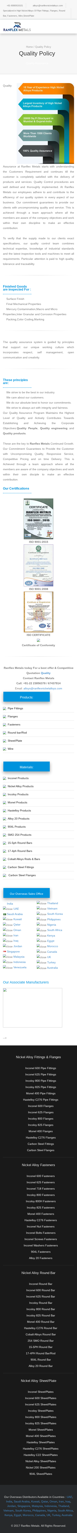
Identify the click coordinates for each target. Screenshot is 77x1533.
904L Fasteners (41, 1251)
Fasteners (14, 724)
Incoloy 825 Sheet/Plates (40, 1423)
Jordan (17, 946)
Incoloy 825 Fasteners (41, 1207)
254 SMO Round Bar (41, 1340)
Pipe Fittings (15, 708)
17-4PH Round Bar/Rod (40, 1353)
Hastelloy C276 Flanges (41, 1137)
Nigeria (51, 924)
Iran (15, 935)
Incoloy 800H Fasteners (41, 1201)
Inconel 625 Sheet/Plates (40, 1404)
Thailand (52, 903)
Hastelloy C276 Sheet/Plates (40, 1448)
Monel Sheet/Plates (41, 1429)
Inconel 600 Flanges (41, 1106)
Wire (10, 748)
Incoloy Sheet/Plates (41, 1410)
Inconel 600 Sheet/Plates (40, 1398)
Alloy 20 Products (18, 818)
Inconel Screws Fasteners (40, 1239)
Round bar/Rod (17, 732)
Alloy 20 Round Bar (41, 1366)
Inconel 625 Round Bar (40, 1296)
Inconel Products (18, 778)
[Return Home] (17, 26)
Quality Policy (43, 46)
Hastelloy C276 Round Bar (40, 1328)
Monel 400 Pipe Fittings (40, 1093)
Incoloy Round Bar (40, 1302)
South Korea (55, 913)
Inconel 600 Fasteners (41, 1176)
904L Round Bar (41, 1359)
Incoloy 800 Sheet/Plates (40, 1417)
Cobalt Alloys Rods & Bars (24, 859)
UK (49, 957)
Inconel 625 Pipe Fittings (40, 1074)
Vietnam (52, 908)
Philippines (54, 919)
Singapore (13, 951)
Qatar (17, 924)
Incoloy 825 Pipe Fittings (40, 1087)
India (10, 903)
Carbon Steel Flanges (22, 875)
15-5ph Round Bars (20, 842)
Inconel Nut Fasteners (40, 1226)
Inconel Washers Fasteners (41, 1245)
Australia (52, 967)
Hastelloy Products (19, 810)
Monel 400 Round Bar (40, 1321)
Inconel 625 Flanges (41, 1112)
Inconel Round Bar (40, 1283)
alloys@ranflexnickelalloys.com (48, 5)
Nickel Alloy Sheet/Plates (40, 1461)
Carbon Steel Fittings (21, 867)
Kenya (51, 935)
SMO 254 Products (19, 834)
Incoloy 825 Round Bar (40, 1315)
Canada (52, 951)
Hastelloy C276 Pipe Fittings (40, 1099)
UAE (16, 908)
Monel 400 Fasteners (40, 1213)
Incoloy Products (18, 794)
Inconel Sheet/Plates (41, 1391)
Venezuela (19, 967)
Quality (46, 673)
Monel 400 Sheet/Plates (41, 1436)
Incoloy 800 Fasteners (41, 1194)
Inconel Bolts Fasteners (40, 1232)
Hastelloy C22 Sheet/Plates (41, 1454)
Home (29, 46)
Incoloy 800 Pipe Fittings (40, 1080)
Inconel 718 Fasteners (41, 1188)
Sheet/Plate (15, 740)
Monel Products (17, 802)
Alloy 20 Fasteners (40, 1258)
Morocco (52, 946)
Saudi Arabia (15, 914)
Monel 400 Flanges (41, 1131)
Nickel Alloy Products (21, 786)
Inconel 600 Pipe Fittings (40, 1068)
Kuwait (17, 919)
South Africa (54, 930)
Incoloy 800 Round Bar (40, 1309)
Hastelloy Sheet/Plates (41, 1442)
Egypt (50, 940)
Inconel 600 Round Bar (40, 1290)
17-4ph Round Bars (20, 850)
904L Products (17, 826)
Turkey (51, 962)
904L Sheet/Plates (40, 1473)
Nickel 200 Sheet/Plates (40, 1467)
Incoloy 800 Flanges (40, 1118)
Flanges (13, 716)
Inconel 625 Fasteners (41, 1182)
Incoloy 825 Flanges (40, 1124)
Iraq (15, 940)
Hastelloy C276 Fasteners (40, 1220)
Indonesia (19, 962)
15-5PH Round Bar (41, 1347)
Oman (17, 930)
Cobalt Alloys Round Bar (41, 1334)
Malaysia (18, 956)
